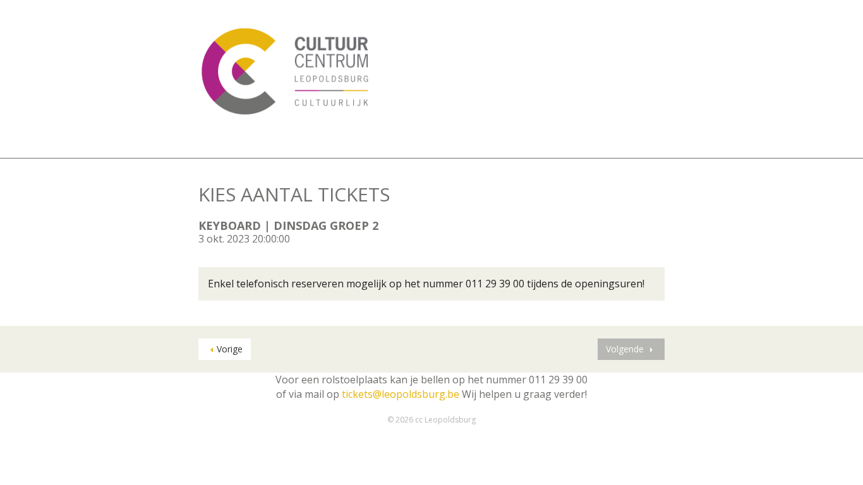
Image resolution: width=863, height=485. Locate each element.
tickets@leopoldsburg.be (400, 394)
